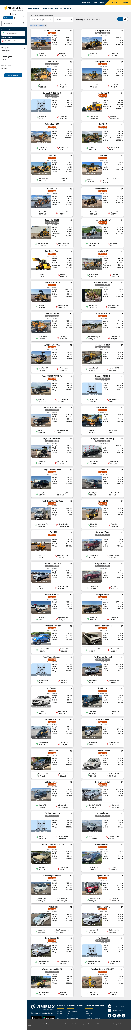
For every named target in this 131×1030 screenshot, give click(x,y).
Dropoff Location (6, 37)
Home (31, 15)
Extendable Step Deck (46, 15)
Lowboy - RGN (89, 1018)
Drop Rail (97, 1018)
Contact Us (60, 1013)
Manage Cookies (117, 1024)
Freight (37, 15)
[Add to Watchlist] (71, 30)
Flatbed (87, 1016)
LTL (68, 1013)
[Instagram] (119, 1015)
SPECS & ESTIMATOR (52, 8)
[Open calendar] (51, 19)
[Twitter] (114, 1015)
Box (86, 1011)
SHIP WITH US (86, 2)
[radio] (8, 17)
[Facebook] (109, 1015)
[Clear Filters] (23, 23)
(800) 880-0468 (118, 1006)
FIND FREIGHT (34, 8)
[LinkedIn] (123, 1015)
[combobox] (64, 20)
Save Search (13, 75)
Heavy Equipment (72, 1011)
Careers (59, 1016)
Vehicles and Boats (72, 1018)
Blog (58, 1018)
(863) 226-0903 (118, 1010)
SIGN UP (125, 2)
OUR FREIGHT (99, 2)
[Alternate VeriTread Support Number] (110, 1010)
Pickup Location (6, 30)
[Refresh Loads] (100, 20)
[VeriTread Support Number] (110, 1006)
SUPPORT (68, 8)
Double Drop (88, 1013)
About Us (59, 1011)
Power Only (70, 1016)
